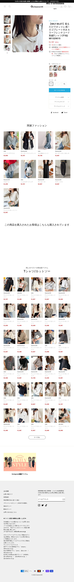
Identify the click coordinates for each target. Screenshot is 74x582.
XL (64, 84)
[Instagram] (39, 505)
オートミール (51, 68)
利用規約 (6, 497)
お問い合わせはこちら (10, 512)
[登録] (64, 499)
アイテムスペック (59, 106)
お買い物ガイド (8, 494)
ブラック (64, 68)
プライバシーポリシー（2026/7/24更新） (16, 503)
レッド (55, 74)
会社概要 (6, 491)
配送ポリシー (7, 509)
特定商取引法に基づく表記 (11, 500)
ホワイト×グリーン (60, 68)
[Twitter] (43, 505)
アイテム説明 (59, 97)
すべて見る (37, 437)
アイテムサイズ (60, 102)
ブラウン (51, 74)
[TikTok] (46, 505)
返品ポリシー (7, 506)
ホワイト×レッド (55, 68)
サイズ (52, 80)
